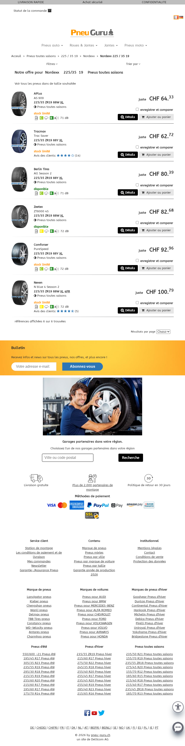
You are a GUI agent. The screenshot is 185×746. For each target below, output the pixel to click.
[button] (178, 706)
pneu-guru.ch (100, 735)
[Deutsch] (181, 17)
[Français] (176, 17)
